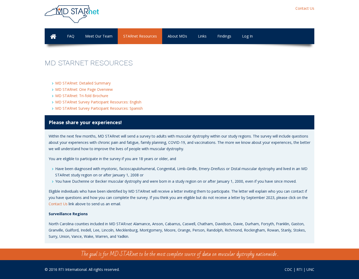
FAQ (70, 36)
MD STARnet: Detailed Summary (83, 83)
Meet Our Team (98, 36)
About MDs (177, 36)
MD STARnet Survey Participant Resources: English (98, 101)
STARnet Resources (140, 36)
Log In (247, 36)
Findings (224, 36)
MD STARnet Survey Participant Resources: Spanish (99, 108)
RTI (299, 269)
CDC (288, 269)
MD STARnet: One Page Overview (84, 89)
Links (202, 36)
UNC (310, 269)
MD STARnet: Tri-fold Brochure (81, 95)
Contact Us (304, 8)
